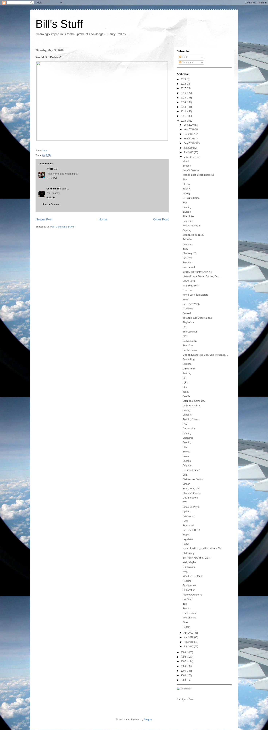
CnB (185, 474)
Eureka (186, 451)
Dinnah (186, 483)
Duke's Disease (191, 170)
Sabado (187, 211)
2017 (184, 88)
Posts (184, 57)
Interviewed (189, 267)
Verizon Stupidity (192, 405)
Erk (184, 378)
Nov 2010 (189, 129)
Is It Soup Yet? (191, 285)
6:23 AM (50, 197)
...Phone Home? (191, 470)
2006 (184, 666)
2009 (184, 652)
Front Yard (188, 525)
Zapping (187, 230)
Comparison (189, 516)
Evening (187, 433)
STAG (49, 169)
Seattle (186, 396)
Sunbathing (189, 359)
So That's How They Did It (196, 557)
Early (185, 248)
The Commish (190, 331)
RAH (185, 520)
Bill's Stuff (59, 24)
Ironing (186, 193)
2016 (184, 93)
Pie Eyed (187, 258)
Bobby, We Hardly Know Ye (197, 271)
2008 (184, 657)
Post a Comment (52, 204)
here (45, 150)
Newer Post (44, 219)
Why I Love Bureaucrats (195, 294)
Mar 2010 (189, 637)
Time (185, 179)
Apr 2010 (189, 632)
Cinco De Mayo (191, 507)
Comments (187, 62)
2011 (184, 116)
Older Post (161, 219)
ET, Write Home (191, 198)
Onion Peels (189, 368)
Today (186, 391)
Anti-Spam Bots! (185, 699)
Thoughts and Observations (197, 317)
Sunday (187, 410)
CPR (185, 336)
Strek (185, 622)
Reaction (187, 262)
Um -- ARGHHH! (191, 530)
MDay (186, 161)
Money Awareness (192, 594)
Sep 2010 (189, 138)
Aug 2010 (189, 143)
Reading (187, 207)
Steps (186, 534)
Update (186, 511)
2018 (184, 83)
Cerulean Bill (53, 188)
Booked (187, 313)
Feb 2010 (189, 642)
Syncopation (189, 585)
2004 (184, 675)
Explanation (189, 590)
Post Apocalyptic (192, 225)
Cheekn (187, 461)
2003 (184, 680)
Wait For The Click (192, 576)
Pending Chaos (191, 419)
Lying (185, 382)
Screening (188, 221)
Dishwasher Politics (193, 479)
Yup (185, 202)
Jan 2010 (189, 646)
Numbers (187, 244)
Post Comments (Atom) (62, 226)
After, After (188, 216)
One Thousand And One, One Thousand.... (205, 354)
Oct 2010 (189, 134)
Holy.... (186, 571)
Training (187, 373)
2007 (184, 661)
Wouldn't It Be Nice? (193, 235)
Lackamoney (189, 613)
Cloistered (188, 437)
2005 (184, 670)
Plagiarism (188, 322)
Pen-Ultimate (189, 617)
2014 (184, 102)
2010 (184, 120)
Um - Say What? (191, 304)
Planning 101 (189, 253)
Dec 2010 (189, 124)
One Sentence (190, 497)
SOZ (185, 447)
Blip (185, 387)
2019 (184, 79)
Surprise (187, 364)
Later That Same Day (194, 400)
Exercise (187, 290)
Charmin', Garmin (192, 493)
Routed (186, 608)
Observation (189, 428)
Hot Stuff (187, 599)
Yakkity (187, 188)
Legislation (188, 539)
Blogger (148, 719)
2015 (184, 97)
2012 (184, 111)
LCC (185, 327)
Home (102, 219)
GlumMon (188, 308)
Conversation (190, 341)
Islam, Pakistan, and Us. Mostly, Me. (202, 548)
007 (185, 502)
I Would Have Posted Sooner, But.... (202, 276)
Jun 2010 (189, 152)
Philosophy (188, 553)
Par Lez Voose (190, 350)
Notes (186, 299)
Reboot (186, 627)
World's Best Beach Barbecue (198, 174)
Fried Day (188, 345)
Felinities (187, 239)
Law (185, 424)
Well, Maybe (189, 562)
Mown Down (189, 281)
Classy (186, 184)
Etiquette (187, 465)
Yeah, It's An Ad (191, 488)
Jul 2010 (188, 148)
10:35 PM (51, 178)
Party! (186, 544)
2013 (184, 107)
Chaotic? (187, 414)
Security (187, 165)
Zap (185, 603)
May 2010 (189, 157)
